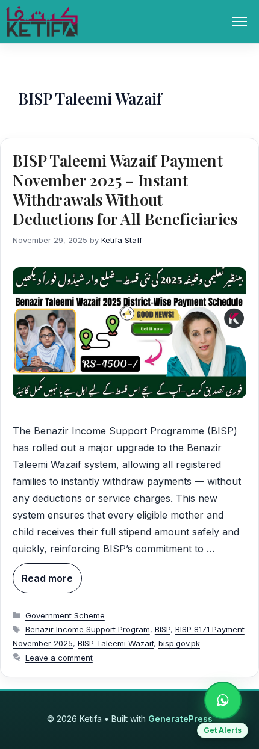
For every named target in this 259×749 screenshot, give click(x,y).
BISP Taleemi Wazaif (116, 643)
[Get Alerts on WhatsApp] (223, 700)
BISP (162, 629)
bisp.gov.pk (179, 643)
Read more (47, 578)
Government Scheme (65, 615)
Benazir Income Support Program (87, 629)
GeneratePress (180, 719)
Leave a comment (59, 657)
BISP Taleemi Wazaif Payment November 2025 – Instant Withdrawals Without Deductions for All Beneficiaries (125, 189)
